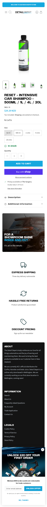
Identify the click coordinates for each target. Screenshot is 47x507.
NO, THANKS (23, 500)
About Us (7, 399)
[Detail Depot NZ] (23, 12)
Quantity (7, 151)
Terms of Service (10, 432)
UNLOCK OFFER (33, 488)
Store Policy (8, 440)
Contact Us (8, 414)
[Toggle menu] (6, 12)
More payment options (23, 177)
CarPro (9, 120)
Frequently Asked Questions (14, 403)
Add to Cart (23, 164)
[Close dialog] (42, 449)
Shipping (18, 115)
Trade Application (11, 410)
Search (7, 395)
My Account (8, 407)
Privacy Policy (9, 436)
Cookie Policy (9, 429)
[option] (23, 47)
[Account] (35, 12)
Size (6, 128)
